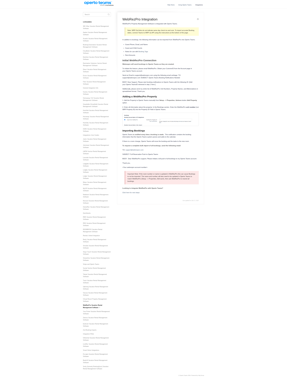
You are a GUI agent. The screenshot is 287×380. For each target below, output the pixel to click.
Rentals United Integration (91, 235)
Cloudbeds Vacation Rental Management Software (96, 52)
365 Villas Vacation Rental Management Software (96, 27)
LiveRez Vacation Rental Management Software (95, 345)
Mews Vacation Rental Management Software (94, 183)
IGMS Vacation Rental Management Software (94, 130)
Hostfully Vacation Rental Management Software (95, 124)
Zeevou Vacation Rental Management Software (95, 319)
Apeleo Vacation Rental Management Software (95, 33)
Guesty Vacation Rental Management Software (95, 93)
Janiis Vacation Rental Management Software (94, 140)
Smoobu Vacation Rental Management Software (95, 247)
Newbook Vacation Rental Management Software (95, 196)
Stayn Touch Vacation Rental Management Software (97, 253)
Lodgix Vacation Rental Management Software (95, 177)
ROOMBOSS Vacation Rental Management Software (92, 230)
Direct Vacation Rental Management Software (94, 71)
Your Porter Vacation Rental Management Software (96, 313)
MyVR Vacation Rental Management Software (95, 190)
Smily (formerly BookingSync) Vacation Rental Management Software (95, 368)
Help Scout (201, 375)
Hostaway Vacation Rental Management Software (96, 118)
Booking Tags (143, 51)
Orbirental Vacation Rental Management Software (96, 339)
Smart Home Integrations (91, 350)
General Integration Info (90, 88)
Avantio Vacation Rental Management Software (95, 40)
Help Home (171, 5)
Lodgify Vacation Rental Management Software (95, 171)
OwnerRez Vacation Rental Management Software (96, 208)
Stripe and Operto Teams (91, 264)
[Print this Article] (198, 19)
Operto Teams (184, 375)
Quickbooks (87, 213)
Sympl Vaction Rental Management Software (94, 269)
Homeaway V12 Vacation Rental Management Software (93, 99)
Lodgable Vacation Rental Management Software (95, 165)
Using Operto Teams (185, 5)
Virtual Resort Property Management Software (95, 300)
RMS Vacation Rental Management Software (94, 218)
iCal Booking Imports (90, 330)
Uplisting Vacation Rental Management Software (95, 288)
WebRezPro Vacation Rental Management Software (92, 306)
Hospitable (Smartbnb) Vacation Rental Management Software (95, 105)
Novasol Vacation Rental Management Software (95, 202)
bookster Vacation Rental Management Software (95, 325)
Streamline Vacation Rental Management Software (96, 259)
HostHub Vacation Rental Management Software (95, 111)
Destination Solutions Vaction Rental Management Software (95, 64)
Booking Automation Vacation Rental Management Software (95, 46)
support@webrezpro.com (135, 150)
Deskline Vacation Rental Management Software (95, 58)
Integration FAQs (88, 334)
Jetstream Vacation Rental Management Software (96, 146)
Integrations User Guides (91, 135)
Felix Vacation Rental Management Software (94, 83)
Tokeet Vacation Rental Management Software (95, 275)
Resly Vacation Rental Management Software (94, 241)
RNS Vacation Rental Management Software (94, 224)
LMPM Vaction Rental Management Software (94, 152)
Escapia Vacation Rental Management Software (95, 355)
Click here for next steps (131, 192)
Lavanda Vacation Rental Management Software (95, 159)
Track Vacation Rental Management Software (94, 282)
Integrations (199, 5)
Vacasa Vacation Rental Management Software (95, 294)
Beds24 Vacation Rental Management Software (95, 361)
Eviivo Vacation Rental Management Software (95, 77)
